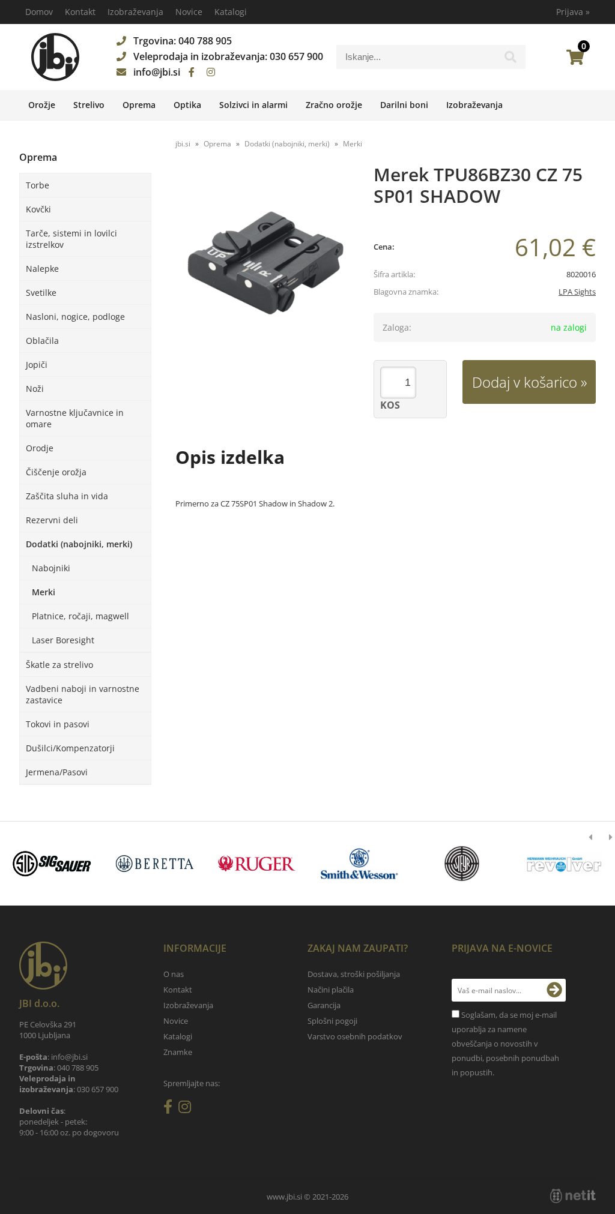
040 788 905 (205, 40)
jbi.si (182, 144)
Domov (39, 11)
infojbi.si (156, 72)
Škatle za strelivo (59, 664)
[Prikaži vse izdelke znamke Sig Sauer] (52, 864)
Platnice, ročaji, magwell (80, 616)
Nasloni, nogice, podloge (75, 316)
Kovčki (38, 209)
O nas (173, 974)
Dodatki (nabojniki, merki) (79, 544)
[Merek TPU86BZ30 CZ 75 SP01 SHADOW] (265, 263)
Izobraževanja (135, 11)
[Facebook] (192, 72)
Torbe (37, 185)
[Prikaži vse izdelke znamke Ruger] (257, 864)
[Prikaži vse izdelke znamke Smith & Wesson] (359, 864)
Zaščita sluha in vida (67, 496)
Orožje (41, 104)
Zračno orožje (334, 104)
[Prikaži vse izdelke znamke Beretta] (154, 864)
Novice (188, 11)
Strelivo (89, 104)
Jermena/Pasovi (57, 772)
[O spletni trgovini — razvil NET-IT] (573, 1196)
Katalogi (230, 11)
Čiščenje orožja (56, 472)
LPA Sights (577, 291)
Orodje (39, 448)
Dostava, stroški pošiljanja (354, 974)
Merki (43, 592)
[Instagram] (211, 72)
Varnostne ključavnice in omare (75, 418)
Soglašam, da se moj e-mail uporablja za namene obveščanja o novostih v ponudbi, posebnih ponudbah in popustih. (505, 1043)
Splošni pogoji (332, 1020)
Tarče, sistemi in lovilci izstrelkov (71, 238)
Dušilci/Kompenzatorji (70, 748)
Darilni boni (404, 104)
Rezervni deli (52, 520)
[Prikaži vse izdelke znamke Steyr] (462, 864)
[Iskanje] (510, 60)
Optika (187, 104)
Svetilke (41, 292)
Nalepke (42, 268)
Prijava (573, 11)
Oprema (139, 104)
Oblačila (42, 340)
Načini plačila (331, 989)
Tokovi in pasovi (57, 724)
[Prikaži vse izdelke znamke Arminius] (564, 864)
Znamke (177, 1052)
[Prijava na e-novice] (554, 990)
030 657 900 (296, 56)
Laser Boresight (63, 640)
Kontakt (80, 11)
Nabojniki (51, 568)
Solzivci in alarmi (253, 104)
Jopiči (36, 364)
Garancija (324, 1005)
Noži (35, 388)
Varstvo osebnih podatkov (355, 1036)
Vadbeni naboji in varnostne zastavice (82, 694)
